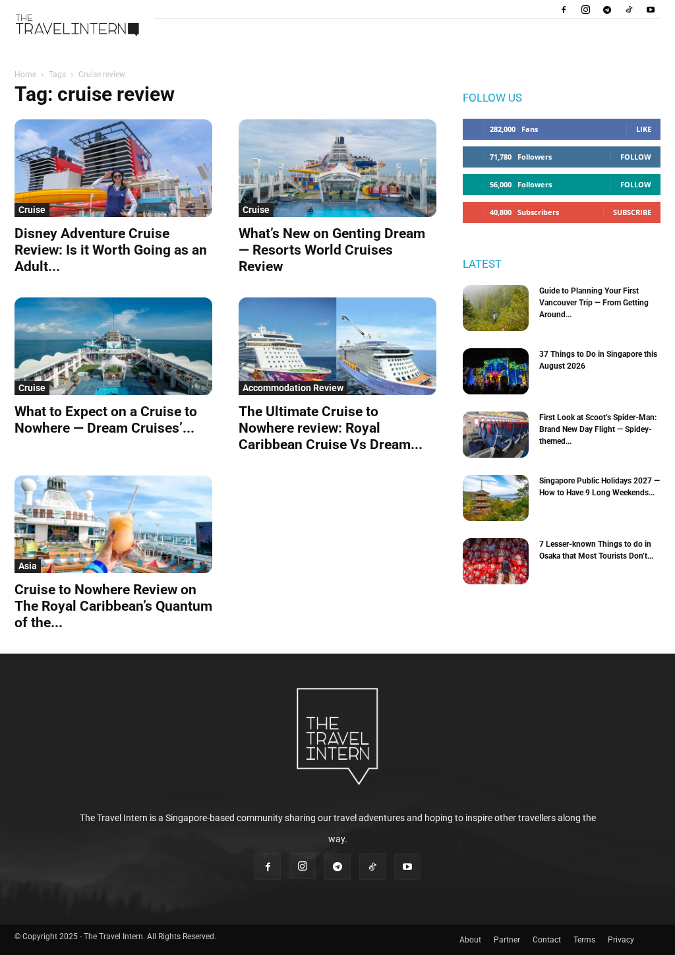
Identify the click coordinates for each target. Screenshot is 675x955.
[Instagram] (585, 9)
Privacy (621, 939)
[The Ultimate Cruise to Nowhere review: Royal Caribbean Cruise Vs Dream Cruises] (337, 346)
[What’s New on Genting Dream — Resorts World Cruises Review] (337, 168)
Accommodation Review (293, 388)
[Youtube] (650, 9)
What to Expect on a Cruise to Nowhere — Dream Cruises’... (106, 420)
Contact (547, 939)
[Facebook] (563, 9)
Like (643, 129)
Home (25, 74)
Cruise (31, 209)
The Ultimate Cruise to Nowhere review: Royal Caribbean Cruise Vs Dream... (331, 428)
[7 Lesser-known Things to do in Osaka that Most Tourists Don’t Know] (496, 561)
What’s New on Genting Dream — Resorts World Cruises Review (332, 250)
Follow (635, 157)
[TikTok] (629, 9)
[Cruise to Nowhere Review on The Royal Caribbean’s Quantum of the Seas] (113, 524)
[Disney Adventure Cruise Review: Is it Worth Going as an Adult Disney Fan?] (113, 168)
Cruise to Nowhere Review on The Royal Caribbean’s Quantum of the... (113, 606)
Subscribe (632, 212)
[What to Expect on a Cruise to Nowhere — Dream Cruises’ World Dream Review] (113, 346)
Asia (27, 566)
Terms (584, 939)
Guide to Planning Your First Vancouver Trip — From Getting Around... (594, 302)
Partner (507, 939)
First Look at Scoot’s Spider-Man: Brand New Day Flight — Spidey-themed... (598, 429)
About (470, 939)
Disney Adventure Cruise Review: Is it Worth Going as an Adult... (111, 250)
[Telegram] (607, 9)
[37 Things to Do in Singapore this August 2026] (496, 371)
